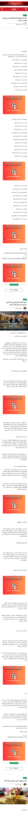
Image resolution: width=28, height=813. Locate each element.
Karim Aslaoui (18, 24)
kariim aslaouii (18, 308)
